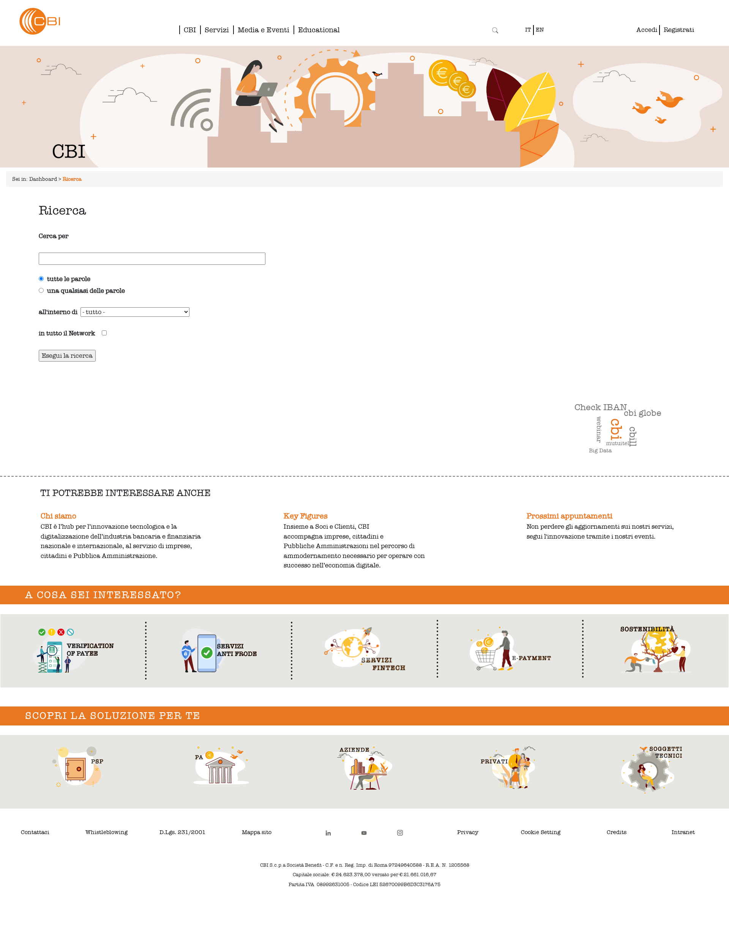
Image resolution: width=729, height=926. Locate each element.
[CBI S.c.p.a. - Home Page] (30, 21)
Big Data (600, 450)
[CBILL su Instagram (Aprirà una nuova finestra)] (400, 833)
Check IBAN (600, 407)
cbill (633, 437)
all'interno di (58, 312)
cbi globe (642, 413)
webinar (599, 429)
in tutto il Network (70, 333)
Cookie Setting (540, 832)
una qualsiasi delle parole (84, 291)
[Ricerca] (495, 30)
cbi (616, 429)
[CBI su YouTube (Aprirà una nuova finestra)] (364, 833)
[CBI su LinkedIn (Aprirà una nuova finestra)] (328, 833)
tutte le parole (67, 279)
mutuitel (618, 443)
